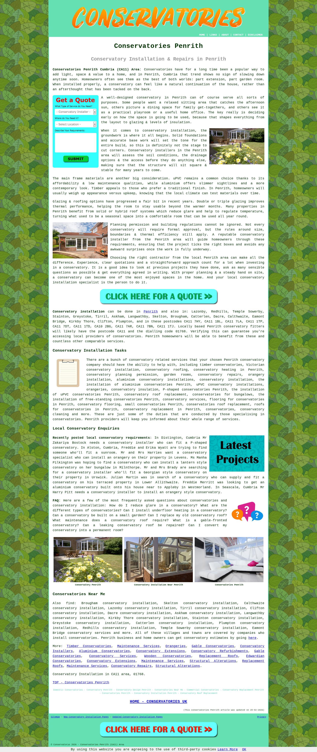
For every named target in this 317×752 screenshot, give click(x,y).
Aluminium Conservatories (104, 651)
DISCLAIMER (255, 34)
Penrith (151, 311)
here (252, 638)
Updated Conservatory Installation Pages (137, 717)
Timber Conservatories (89, 646)
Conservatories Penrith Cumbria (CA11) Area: (97, 69)
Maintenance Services (138, 646)
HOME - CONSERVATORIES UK (158, 701)
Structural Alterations (213, 661)
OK (244, 749)
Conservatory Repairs (131, 666)
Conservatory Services (112, 656)
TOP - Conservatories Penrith (81, 682)
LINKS (213, 34)
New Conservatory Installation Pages (86, 717)
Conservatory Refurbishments (219, 651)
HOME (202, 34)
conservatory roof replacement (155, 394)
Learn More (228, 749)
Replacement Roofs (218, 656)
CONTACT (238, 34)
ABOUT (225, 34)
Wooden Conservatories (167, 656)
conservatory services (89, 633)
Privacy (261, 717)
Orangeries (175, 646)
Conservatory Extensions (160, 651)
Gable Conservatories (213, 646)
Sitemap (55, 717)
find (70, 603)
